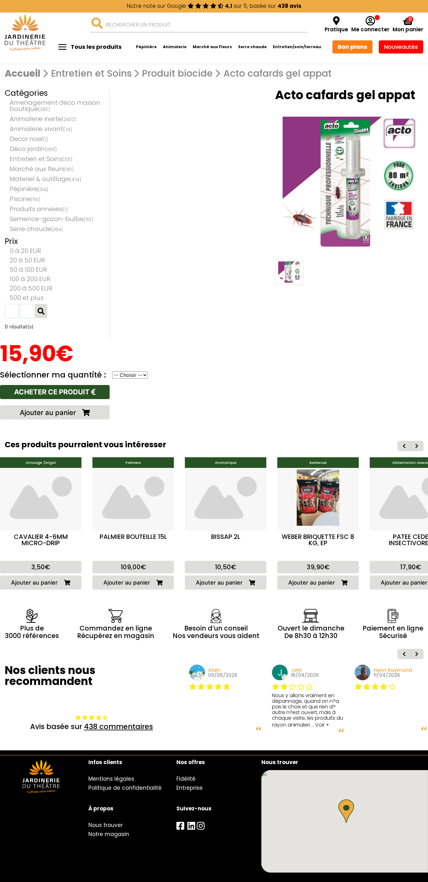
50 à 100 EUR (28, 269)
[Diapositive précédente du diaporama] (404, 446)
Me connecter (370, 29)
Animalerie (174, 46)
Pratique (336, 29)
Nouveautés (401, 47)
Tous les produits (96, 47)
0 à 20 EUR (25, 251)
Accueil (22, 73)
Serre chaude (252, 46)
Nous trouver (105, 825)
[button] (346, 811)
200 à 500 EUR (31, 288)
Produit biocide (177, 73)
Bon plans (352, 47)
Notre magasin (108, 834)
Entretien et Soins (91, 73)
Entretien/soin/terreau (297, 46)
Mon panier (408, 29)
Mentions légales (111, 779)
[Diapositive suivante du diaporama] (416, 446)
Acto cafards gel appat (277, 73)
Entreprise (189, 788)
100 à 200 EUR (30, 279)
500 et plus (27, 298)
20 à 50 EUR (27, 260)
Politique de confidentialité (125, 788)
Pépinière (146, 46)
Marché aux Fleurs (212, 46)
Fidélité (186, 779)
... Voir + (320, 724)
